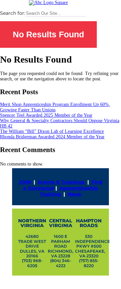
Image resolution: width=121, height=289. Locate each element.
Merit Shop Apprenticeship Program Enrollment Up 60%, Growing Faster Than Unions (55, 107)
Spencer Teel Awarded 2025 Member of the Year (46, 115)
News (74, 194)
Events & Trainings (61, 182)
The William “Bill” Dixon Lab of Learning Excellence (52, 131)
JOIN (25, 182)
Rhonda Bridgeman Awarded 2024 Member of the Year (52, 136)
